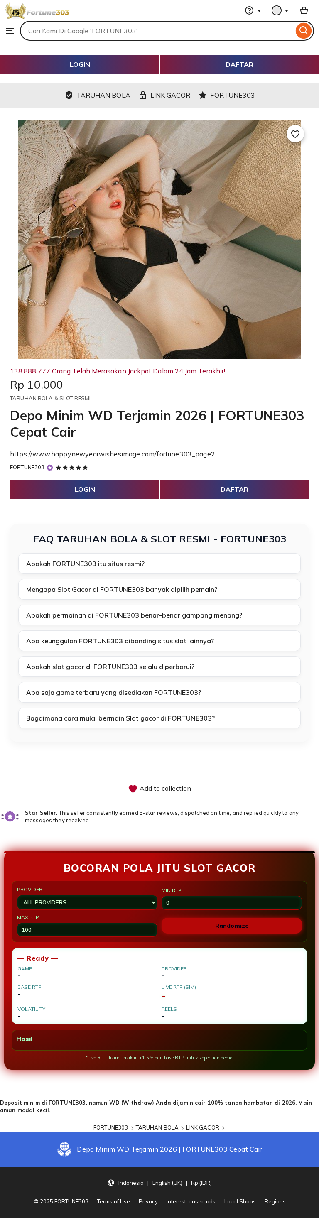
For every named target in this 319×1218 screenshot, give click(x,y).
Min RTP (172, 890)
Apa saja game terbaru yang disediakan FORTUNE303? (113, 692)
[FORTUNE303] (37, 16)
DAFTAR (239, 64)
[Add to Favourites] (295, 133)
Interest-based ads (191, 1201)
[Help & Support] (253, 10)
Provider (29, 889)
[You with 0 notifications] (280, 10)
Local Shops (240, 1201)
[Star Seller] (50, 467)
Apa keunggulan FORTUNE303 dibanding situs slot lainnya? (120, 641)
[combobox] (157, 31)
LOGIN (80, 64)
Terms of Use (113, 1201)
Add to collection (164, 788)
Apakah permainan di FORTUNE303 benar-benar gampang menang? (134, 615)
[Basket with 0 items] (304, 10)
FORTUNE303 (27, 467)
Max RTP (28, 917)
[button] (159, 1183)
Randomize (232, 925)
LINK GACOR (202, 1127)
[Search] (304, 31)
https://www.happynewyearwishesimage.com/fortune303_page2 (112, 454)
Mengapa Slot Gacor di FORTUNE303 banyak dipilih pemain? (121, 589)
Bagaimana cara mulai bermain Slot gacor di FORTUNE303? (120, 718)
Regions (275, 1201)
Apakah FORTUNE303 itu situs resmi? (85, 563)
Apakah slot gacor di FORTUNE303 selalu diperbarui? (110, 666)
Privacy (148, 1201)
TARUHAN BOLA (157, 1127)
